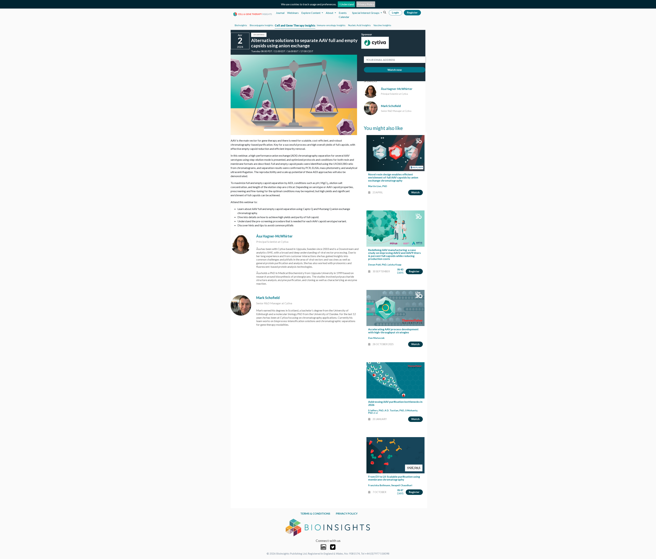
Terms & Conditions (315, 513)
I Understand (346, 4)
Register (412, 12)
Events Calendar (344, 14)
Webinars (293, 12)
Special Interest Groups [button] (366, 12)
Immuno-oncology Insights (331, 25)
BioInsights (241, 25)
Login (395, 12)
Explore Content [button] (311, 12)
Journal (280, 12)
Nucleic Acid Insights (359, 25)
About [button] (330, 12)
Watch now (394, 69)
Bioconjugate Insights (261, 25)
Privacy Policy (365, 4)
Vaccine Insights (382, 25)
